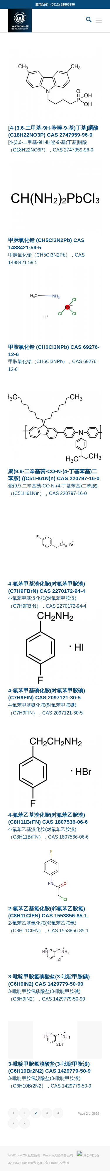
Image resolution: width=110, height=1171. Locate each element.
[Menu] (99, 21)
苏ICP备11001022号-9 (53, 1163)
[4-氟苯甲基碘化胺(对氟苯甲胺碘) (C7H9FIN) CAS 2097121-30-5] (55, 647)
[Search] (86, 20)
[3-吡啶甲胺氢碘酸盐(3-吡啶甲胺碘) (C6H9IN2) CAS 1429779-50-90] (55, 953)
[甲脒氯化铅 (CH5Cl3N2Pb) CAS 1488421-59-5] (55, 197)
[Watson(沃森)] (45, 20)
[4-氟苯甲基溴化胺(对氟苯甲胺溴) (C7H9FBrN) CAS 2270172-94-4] (55, 541)
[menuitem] (86, 20)
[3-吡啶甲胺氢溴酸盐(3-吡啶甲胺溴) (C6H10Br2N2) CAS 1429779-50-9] (55, 1040)
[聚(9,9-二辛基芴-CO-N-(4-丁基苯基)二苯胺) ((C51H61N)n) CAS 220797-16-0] (55, 428)
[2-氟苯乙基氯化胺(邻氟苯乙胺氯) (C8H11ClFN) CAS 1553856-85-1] (55, 875)
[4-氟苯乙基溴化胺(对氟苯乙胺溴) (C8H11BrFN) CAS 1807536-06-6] (55, 772)
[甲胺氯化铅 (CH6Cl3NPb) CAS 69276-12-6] (55, 304)
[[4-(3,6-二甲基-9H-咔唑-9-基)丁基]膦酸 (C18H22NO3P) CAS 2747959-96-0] (55, 85)
